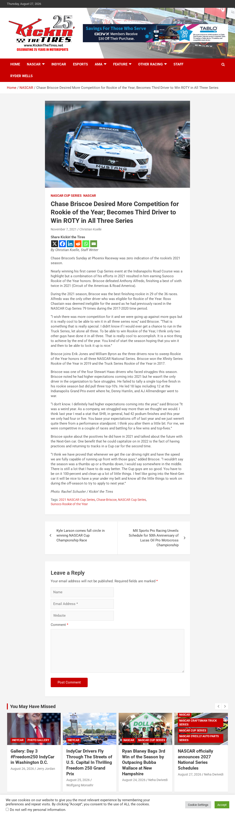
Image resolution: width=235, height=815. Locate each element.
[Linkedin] (70, 243)
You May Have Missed (33, 706)
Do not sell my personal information (37, 810)
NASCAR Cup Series (66, 195)
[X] (54, 243)
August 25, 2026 (78, 780)
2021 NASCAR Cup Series (77, 499)
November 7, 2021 (64, 229)
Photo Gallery (38, 740)
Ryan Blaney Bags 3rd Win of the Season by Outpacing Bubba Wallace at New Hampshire (143, 762)
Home (15, 64)
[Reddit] (78, 243)
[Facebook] (62, 243)
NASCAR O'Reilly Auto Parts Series (199, 738)
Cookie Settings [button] (198, 805)
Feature (120, 64)
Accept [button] (222, 805)
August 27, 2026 (189, 774)
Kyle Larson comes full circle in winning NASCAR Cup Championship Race (80, 535)
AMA (98, 64)
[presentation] (218, 706)
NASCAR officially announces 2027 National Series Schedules (195, 759)
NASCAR (34, 64)
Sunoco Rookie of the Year (69, 504)
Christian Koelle (90, 229)
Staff (178, 64)
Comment (59, 625)
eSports (80, 64)
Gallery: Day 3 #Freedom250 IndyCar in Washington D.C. (32, 756)
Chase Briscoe (106, 499)
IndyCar (58, 64)
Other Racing (150, 64)
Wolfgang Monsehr (79, 785)
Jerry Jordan (46, 768)
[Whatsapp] (85, 243)
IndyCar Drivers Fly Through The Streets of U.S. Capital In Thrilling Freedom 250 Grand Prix (89, 762)
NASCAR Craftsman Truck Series (198, 722)
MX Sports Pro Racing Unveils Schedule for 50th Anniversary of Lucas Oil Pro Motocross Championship (154, 538)
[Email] (93, 243)
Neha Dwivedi (158, 780)
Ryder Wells (21, 76)
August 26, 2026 (22, 768)
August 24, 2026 (133, 780)
